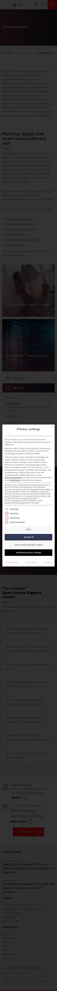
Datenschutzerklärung (14, 477)
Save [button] (28, 529)
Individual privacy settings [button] (28, 552)
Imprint (48, 562)
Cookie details (12, 562)
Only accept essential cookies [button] (28, 545)
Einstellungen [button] (14, 480)
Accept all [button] (28, 537)
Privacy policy (31, 562)
